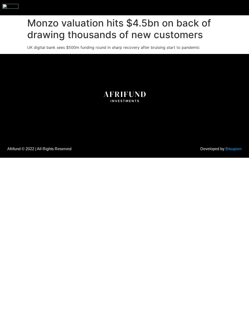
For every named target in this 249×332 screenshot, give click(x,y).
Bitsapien (233, 149)
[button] (235, 7)
